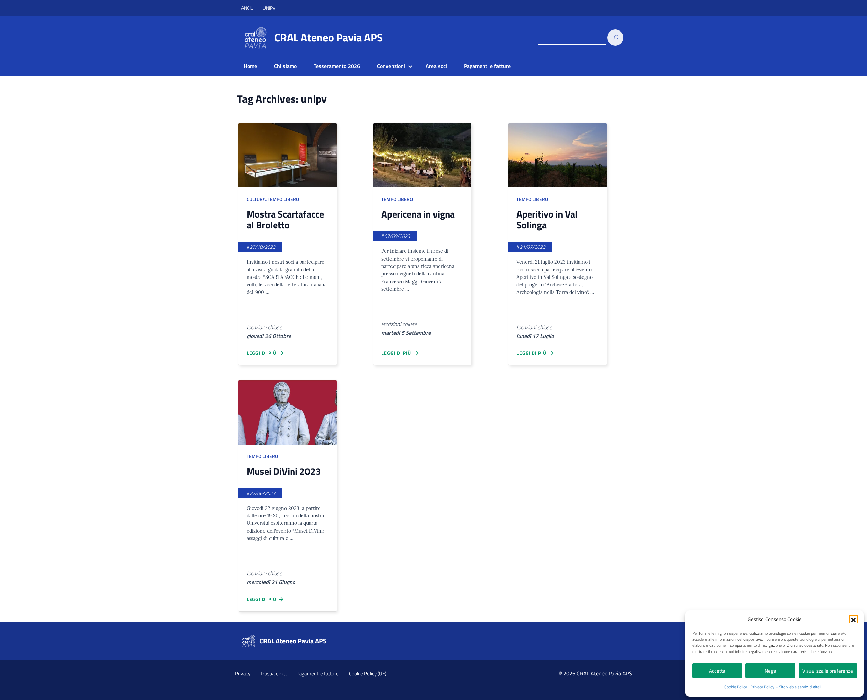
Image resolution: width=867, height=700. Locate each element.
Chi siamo (285, 66)
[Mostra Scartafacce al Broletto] (287, 155)
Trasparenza (273, 673)
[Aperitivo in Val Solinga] (557, 155)
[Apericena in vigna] (422, 155)
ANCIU (248, 8)
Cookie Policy (735, 687)
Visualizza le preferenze (827, 671)
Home (250, 66)
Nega (770, 671)
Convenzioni (391, 66)
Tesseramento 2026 (337, 66)
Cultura (256, 199)
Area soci (436, 66)
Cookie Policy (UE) (367, 673)
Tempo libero (283, 199)
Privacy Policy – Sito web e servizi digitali (785, 687)
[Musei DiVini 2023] (287, 412)
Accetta (717, 671)
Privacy (242, 673)
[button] (853, 619)
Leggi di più (263, 352)
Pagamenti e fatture (487, 66)
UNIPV (269, 8)
